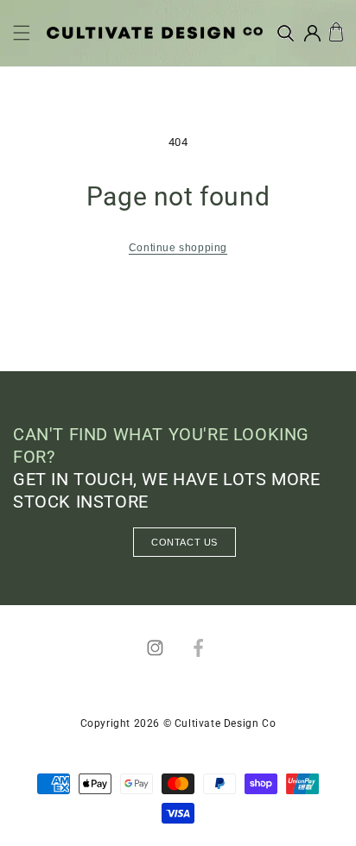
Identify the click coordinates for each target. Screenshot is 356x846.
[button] (22, 33)
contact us (184, 542)
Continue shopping (178, 248)
